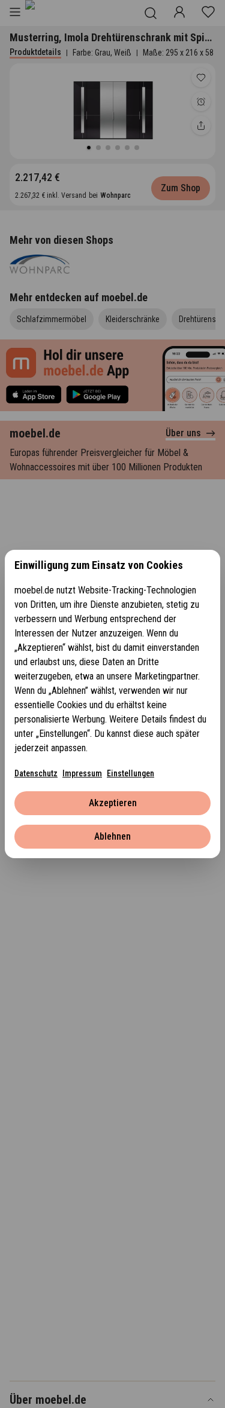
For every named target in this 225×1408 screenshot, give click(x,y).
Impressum (82, 773)
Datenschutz (36, 773)
